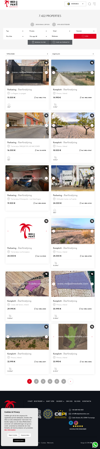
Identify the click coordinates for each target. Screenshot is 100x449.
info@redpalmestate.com (80, 414)
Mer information (10, 430)
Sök (86, 36)
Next (47, 73)
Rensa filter (40, 42)
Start (30, 401)
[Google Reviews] (78, 427)
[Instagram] (76, 423)
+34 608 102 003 (77, 410)
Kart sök (50, 401)
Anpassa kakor (25, 435)
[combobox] (14, 30)
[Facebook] (71, 423)
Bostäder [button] (38, 401)
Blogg (77, 401)
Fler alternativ (63, 42)
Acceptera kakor (19, 440)
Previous (7, 73)
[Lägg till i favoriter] (46, 63)
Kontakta (86, 401)
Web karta (50, 443)
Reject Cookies (13, 435)
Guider (59, 401)
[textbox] (15, 31)
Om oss (69, 401)
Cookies (43, 443)
